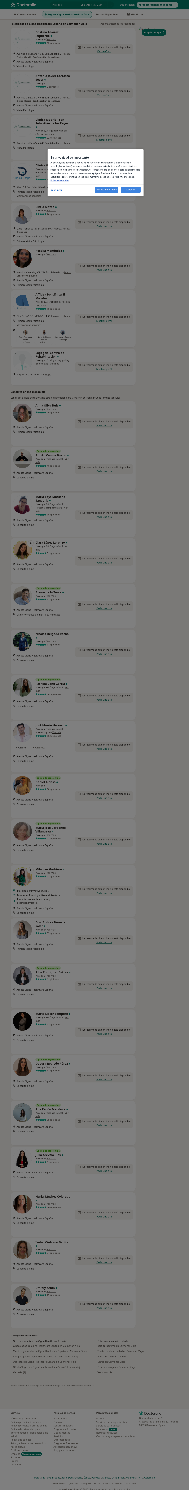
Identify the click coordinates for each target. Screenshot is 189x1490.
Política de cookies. (59, 180)
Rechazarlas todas (107, 189)
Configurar (56, 190)
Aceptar (130, 189)
